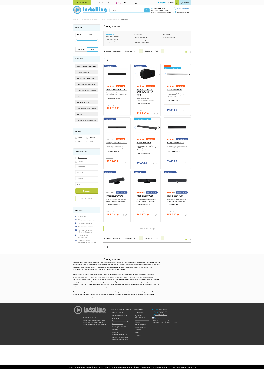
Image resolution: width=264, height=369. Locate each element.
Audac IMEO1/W (174, 89)
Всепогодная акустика (141, 42)
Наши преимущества (119, 327)
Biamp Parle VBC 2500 (116, 89)
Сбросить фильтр (86, 198)
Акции (137, 332)
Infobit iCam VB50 (145, 195)
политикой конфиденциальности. (183, 367)
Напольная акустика (112, 36)
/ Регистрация (185, 8)
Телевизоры (82, 216)
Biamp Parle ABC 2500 (116, 142)
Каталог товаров (117, 312)
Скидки (120, 3)
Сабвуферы (138, 34)
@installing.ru (161, 315)
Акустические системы (86, 227)
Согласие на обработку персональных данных (120, 338)
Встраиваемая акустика (141, 40)
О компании (139, 312)
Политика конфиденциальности (119, 333)
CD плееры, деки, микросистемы (84, 236)
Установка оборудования (134, 3)
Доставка (115, 318)
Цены (103, 3)
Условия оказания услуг (120, 321)
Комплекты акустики (141, 37)
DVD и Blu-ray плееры (85, 223)
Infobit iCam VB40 (114, 195)
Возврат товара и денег (120, 315)
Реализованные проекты (140, 328)
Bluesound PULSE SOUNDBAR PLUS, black (145, 92)
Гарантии (115, 329)
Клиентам (95, 3)
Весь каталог (82, 3)
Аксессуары (166, 34)
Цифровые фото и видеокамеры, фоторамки (87, 241)
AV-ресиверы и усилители (86, 220)
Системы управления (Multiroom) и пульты (85, 231)
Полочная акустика (112, 39)
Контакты (111, 3)
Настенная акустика (169, 37)
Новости (138, 335)
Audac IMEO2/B (144, 142)
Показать (86, 191)
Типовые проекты (141, 324)
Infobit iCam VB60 (175, 195)
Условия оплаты (117, 324)
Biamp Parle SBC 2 (175, 142)
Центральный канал (112, 42)
